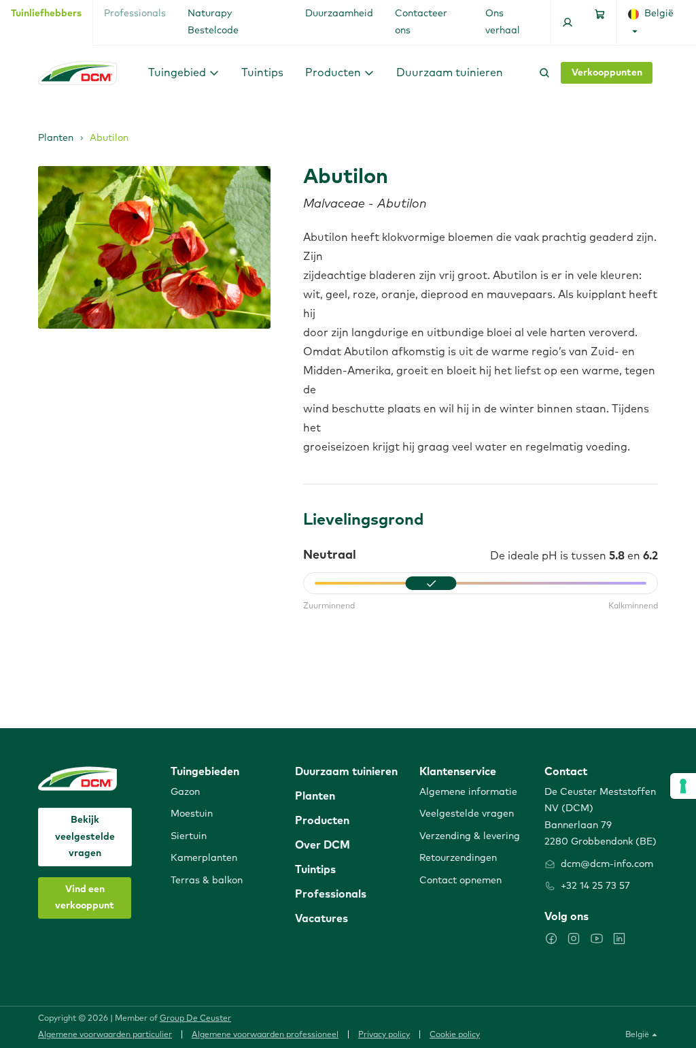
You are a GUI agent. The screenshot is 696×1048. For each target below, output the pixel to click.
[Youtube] (596, 938)
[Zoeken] (542, 73)
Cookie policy (455, 1035)
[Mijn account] (567, 22)
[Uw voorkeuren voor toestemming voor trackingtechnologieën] (683, 786)
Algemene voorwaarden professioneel (265, 1035)
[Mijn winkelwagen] (600, 22)
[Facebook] (551, 938)
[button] (184, 72)
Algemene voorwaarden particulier (105, 1035)
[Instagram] (573, 938)
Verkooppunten (607, 73)
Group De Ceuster (195, 1019)
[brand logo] (77, 73)
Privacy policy (384, 1035)
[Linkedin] (619, 938)
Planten (55, 138)
